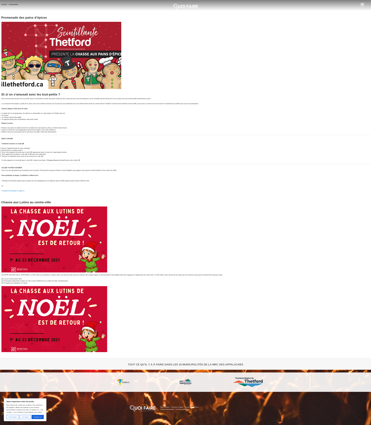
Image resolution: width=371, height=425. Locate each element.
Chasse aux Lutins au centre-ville (26, 202)
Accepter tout (38, 417)
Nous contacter (165, 407)
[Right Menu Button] (362, 4)
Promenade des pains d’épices (24, 17)
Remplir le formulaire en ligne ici (13, 191)
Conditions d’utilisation (182, 409)
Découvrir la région (177, 407)
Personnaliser (13, 417)
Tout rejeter (25, 417)
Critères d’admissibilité (167, 409)
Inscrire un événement (192, 407)
